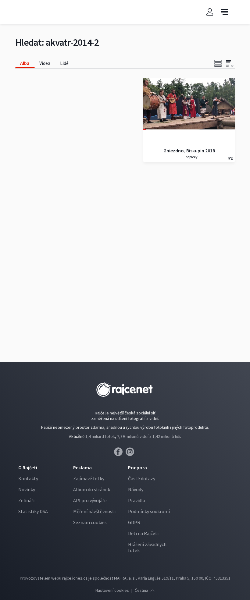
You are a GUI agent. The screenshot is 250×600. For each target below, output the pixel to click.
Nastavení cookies (112, 590)
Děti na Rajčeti (143, 533)
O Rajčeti (27, 467)
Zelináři (26, 500)
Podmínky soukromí (149, 511)
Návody (135, 489)
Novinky (26, 489)
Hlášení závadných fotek (147, 547)
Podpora (137, 467)
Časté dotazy (141, 478)
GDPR (134, 522)
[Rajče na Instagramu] (131, 453)
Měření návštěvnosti (94, 511)
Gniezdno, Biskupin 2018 (189, 150)
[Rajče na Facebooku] (120, 453)
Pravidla (136, 500)
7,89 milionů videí (132, 436)
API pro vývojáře (90, 500)
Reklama (82, 467)
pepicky (191, 156)
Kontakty (28, 478)
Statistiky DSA (33, 511)
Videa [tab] (44, 63)
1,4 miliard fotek (100, 436)
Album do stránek (91, 489)
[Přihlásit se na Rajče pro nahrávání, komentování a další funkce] (209, 12)
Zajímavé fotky (88, 478)
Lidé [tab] (64, 63)
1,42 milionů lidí (166, 436)
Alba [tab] (25, 63)
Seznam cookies (90, 522)
